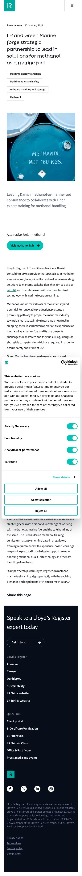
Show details (61, 477)
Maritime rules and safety (24, 81)
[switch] (72, 438)
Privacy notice (15, 838)
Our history (14, 679)
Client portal (15, 721)
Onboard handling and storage (27, 89)
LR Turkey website (18, 701)
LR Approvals (15, 736)
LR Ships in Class (17, 743)
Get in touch (19, 642)
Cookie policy (15, 848)
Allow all (41, 488)
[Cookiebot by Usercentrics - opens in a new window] (61, 362)
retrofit (11, 290)
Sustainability (16, 686)
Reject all (41, 510)
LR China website (17, 693)
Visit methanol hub (22, 245)
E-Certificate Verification (22, 729)
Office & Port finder (19, 750)
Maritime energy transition (25, 74)
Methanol (15, 97)
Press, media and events (22, 758)
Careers (12, 671)
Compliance (14, 853)
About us (12, 664)
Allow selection (41, 499)
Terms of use (14, 843)
